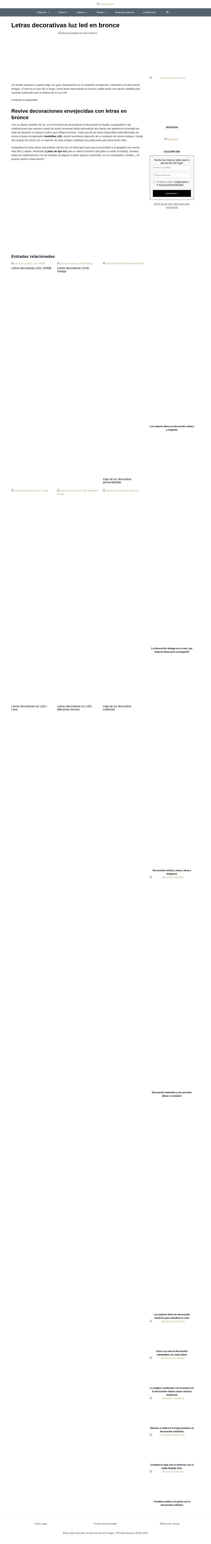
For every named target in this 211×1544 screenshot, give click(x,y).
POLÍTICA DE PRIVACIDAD (171, 185)
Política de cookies (170, 1524)
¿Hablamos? (149, 12)
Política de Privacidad (105, 1524)
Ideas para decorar (124, 12)
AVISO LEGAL (181, 182)
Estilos (61, 12)
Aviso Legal (41, 1524)
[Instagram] (171, 139)
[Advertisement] (77, 59)
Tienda (99, 12)
